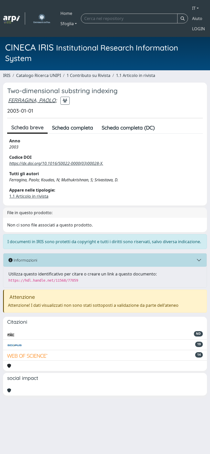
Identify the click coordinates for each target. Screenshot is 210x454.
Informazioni (25, 260)
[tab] (163, 127)
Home (66, 13)
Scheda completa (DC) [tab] (128, 127)
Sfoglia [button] (67, 23)
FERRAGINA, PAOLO (32, 100)
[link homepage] (14, 18)
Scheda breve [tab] (27, 127)
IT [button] (194, 8)
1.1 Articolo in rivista (135, 75)
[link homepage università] (41, 18)
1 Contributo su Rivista (88, 75)
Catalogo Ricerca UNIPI (38, 75)
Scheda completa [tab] (72, 127)
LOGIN (198, 29)
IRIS (6, 75)
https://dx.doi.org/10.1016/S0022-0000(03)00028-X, (56, 163)
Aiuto (197, 18)
